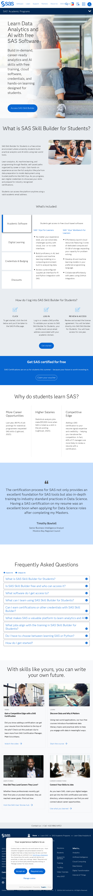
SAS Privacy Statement (40, 855)
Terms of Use (37, 890)
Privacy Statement (23, 890)
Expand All (9, 573)
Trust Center (49, 890)
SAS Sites (83, 4)
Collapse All (21, 573)
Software (19, 4)
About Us (54, 4)
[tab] (16, 223)
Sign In (89, 4)
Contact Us (77, 4)
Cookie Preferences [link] (8, 890)
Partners (45, 4)
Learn (28, 4)
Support (36, 4)
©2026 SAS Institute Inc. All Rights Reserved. (72, 890)
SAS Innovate (65, 4)
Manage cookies (29, 878)
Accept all (20, 871)
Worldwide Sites (72, 3)
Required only (37, 871)
